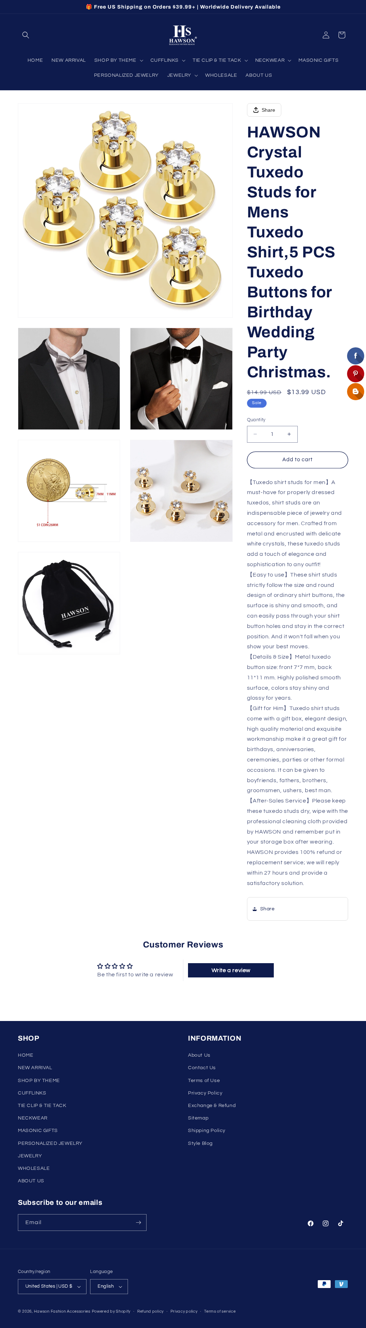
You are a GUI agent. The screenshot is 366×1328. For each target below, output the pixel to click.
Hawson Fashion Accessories (62, 1311)
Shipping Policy (207, 1130)
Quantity (256, 419)
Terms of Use (204, 1080)
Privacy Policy (205, 1093)
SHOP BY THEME (39, 1080)
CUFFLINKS (32, 1093)
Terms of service (220, 1311)
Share (268, 110)
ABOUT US (31, 1180)
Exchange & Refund (212, 1105)
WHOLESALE (34, 1168)
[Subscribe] (138, 1222)
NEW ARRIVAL (35, 1067)
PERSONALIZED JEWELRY (50, 1143)
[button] (26, 35)
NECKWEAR (33, 1118)
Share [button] (267, 908)
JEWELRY (30, 1155)
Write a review (231, 970)
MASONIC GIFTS (38, 1130)
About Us (199, 1055)
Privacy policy (184, 1311)
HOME (25, 1055)
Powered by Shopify (111, 1311)
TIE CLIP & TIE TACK (42, 1105)
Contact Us (202, 1067)
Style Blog (200, 1143)
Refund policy (150, 1311)
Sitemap (198, 1118)
